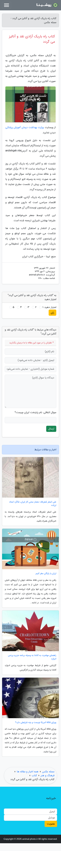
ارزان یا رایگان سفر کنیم (46, 573)
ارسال (51, 429)
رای (52, 313)
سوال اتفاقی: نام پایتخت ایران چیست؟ (35, 412)
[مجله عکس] (47, 5)
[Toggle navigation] (6, 5)
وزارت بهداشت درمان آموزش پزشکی (24, 127)
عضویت (51, 824)
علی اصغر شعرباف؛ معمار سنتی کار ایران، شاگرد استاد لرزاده (32, 503)
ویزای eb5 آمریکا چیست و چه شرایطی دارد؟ (35, 722)
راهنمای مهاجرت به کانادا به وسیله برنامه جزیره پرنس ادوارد (32, 657)
